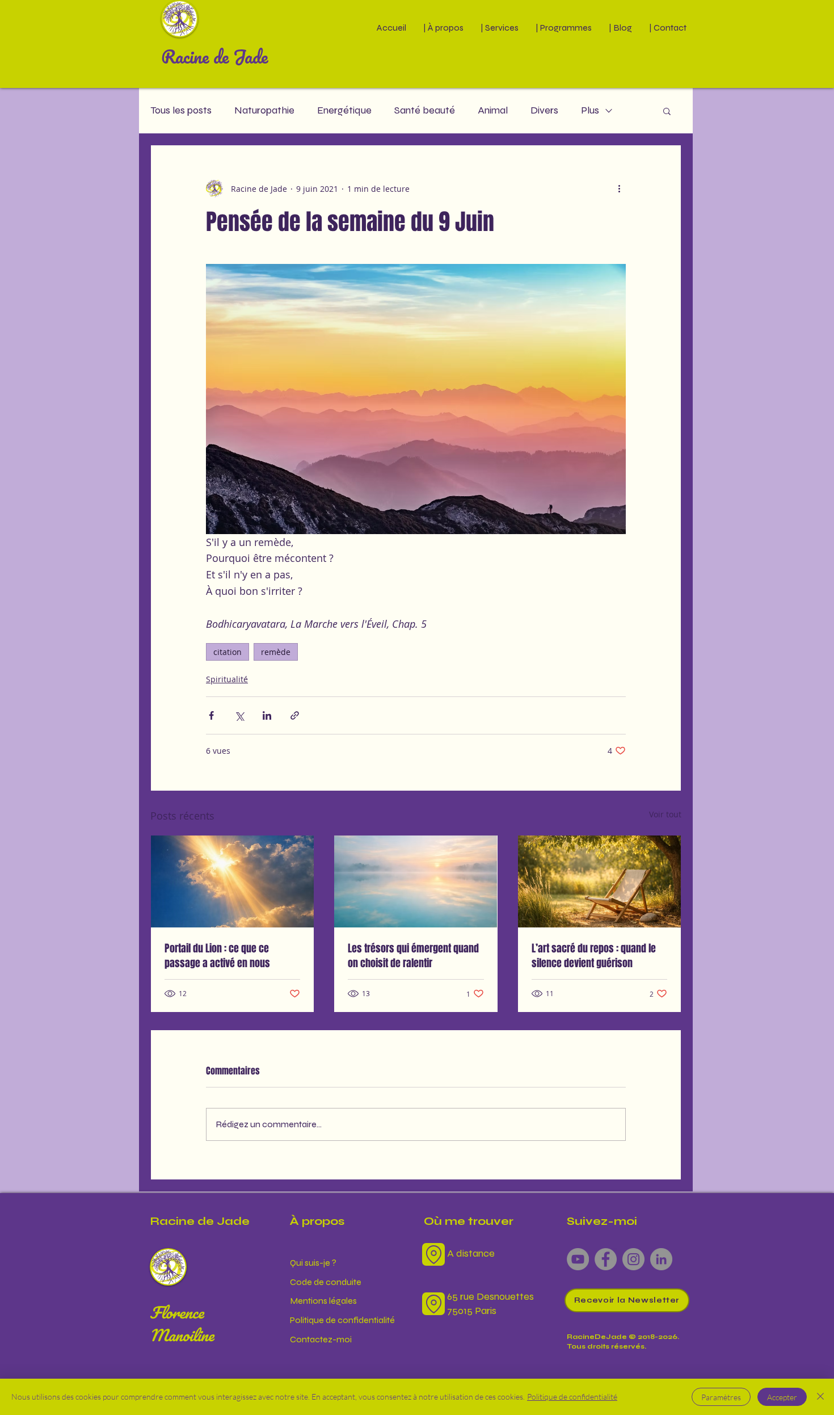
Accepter (782, 1397)
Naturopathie (264, 110)
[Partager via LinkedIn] (267, 715)
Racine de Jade (214, 56)
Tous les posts (181, 110)
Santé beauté (424, 110)
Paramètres (721, 1397)
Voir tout (665, 814)
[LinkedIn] (661, 1259)
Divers (544, 110)
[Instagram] (633, 1259)
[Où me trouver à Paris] (433, 1254)
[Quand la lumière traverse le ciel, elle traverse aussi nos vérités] (232, 881)
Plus (590, 110)
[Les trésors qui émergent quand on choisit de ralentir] (415, 881)
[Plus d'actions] (619, 188)
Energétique (344, 110)
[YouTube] (578, 1259)
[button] (443, 27)
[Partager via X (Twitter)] (239, 715)
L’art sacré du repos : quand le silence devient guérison (594, 956)
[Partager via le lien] (294, 715)
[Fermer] (820, 1397)
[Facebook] (606, 1259)
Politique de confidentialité (572, 1396)
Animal (493, 110)
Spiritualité (227, 679)
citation (227, 651)
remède (275, 651)
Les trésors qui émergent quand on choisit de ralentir (413, 956)
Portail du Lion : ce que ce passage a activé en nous (217, 956)
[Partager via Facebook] (211, 715)
